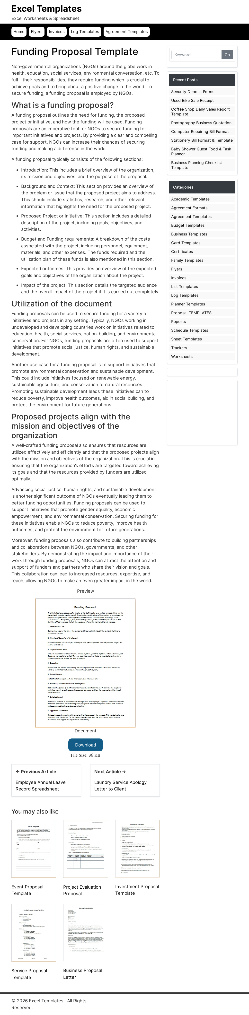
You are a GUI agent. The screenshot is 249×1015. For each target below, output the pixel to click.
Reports (178, 321)
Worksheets (182, 356)
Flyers (37, 31)
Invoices (57, 31)
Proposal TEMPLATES (191, 312)
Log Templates (85, 31)
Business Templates (189, 234)
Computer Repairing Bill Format (200, 131)
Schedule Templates (189, 330)
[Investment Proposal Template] (137, 848)
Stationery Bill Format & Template (202, 140)
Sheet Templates (186, 339)
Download (85, 744)
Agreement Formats (189, 207)
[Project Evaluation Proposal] (85, 848)
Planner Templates (188, 304)
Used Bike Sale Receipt (192, 100)
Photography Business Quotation (201, 122)
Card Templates (185, 242)
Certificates (182, 251)
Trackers (179, 347)
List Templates (184, 286)
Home (19, 31)
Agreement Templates (127, 31)
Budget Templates (188, 225)
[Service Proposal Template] (33, 932)
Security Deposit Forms (192, 91)
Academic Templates (190, 199)
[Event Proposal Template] (33, 848)
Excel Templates (46, 8)
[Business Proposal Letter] (85, 932)
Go (227, 54)
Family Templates (187, 260)
